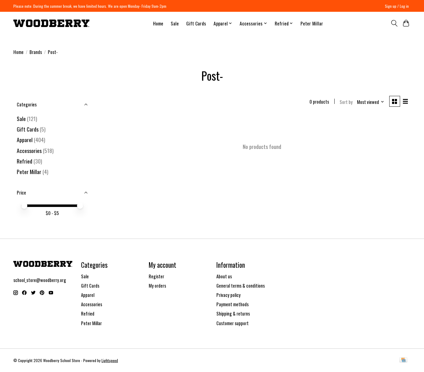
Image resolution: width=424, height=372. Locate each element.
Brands (35, 52)
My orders (157, 285)
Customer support (232, 323)
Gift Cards (196, 23)
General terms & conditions (240, 285)
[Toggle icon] (394, 23)
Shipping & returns (233, 313)
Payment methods (232, 304)
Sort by (346, 102)
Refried (25, 161)
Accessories (29, 150)
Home (158, 23)
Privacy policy (228, 295)
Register (156, 276)
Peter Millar (311, 23)
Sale (175, 23)
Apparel (25, 140)
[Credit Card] (403, 360)
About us (224, 276)
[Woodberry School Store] (51, 23)
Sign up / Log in (397, 6)
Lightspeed (109, 360)
